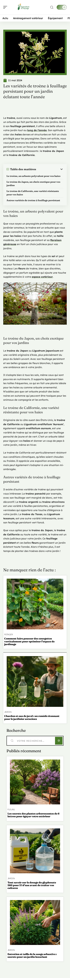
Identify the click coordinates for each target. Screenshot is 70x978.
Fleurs (11, 810)
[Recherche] (51, 7)
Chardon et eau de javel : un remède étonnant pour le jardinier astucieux (31, 717)
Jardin (8, 712)
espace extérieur (42, 276)
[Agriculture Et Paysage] (23, 7)
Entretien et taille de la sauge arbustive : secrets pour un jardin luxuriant (32, 955)
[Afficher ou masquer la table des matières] (49, 169)
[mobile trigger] (6, 7)
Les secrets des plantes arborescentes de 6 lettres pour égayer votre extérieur (33, 815)
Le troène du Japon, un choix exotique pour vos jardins (33, 183)
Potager (8, 635)
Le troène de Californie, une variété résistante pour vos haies (33, 193)
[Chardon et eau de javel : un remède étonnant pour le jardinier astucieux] (35, 681)
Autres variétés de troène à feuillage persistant (33, 200)
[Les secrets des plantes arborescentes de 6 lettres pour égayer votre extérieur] (35, 782)
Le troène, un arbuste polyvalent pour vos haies (33, 176)
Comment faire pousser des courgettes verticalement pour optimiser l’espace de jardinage (29, 641)
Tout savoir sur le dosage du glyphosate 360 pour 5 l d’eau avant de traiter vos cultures (31, 885)
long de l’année (37, 130)
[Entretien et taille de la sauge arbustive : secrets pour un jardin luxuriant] (35, 922)
